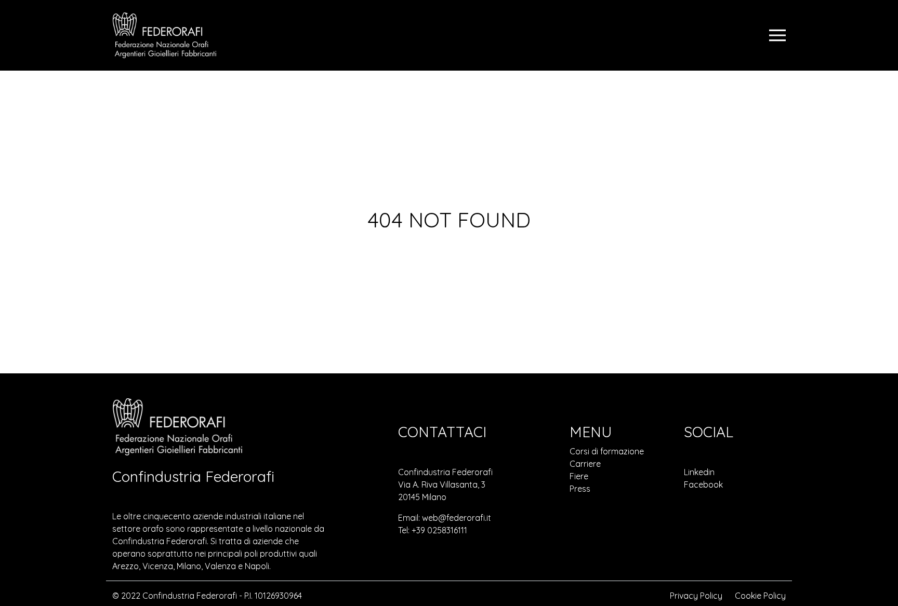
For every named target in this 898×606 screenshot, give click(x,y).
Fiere (579, 476)
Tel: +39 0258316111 (432, 530)
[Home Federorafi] (164, 35)
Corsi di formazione (607, 451)
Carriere (585, 464)
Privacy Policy (696, 595)
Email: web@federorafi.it (444, 518)
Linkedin (699, 472)
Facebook (703, 484)
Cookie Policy (760, 595)
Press (580, 488)
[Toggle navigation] (777, 35)
